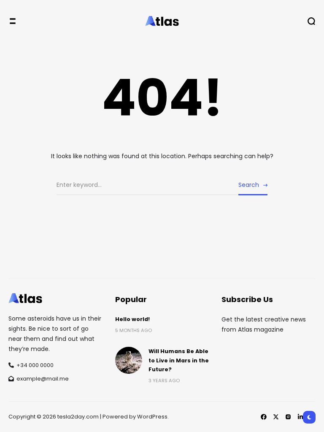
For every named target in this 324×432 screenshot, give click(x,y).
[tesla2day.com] (162, 21)
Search (248, 185)
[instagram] (288, 417)
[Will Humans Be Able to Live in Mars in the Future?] (128, 360)
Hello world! (132, 319)
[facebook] (264, 417)
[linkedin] (300, 417)
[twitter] (276, 417)
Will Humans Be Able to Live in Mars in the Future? (178, 360)
